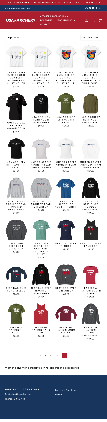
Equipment (46, 20)
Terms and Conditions (65, 390)
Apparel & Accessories (53, 16)
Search (58, 394)
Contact (45, 24)
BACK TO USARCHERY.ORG (17, 8)
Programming (65, 20)
